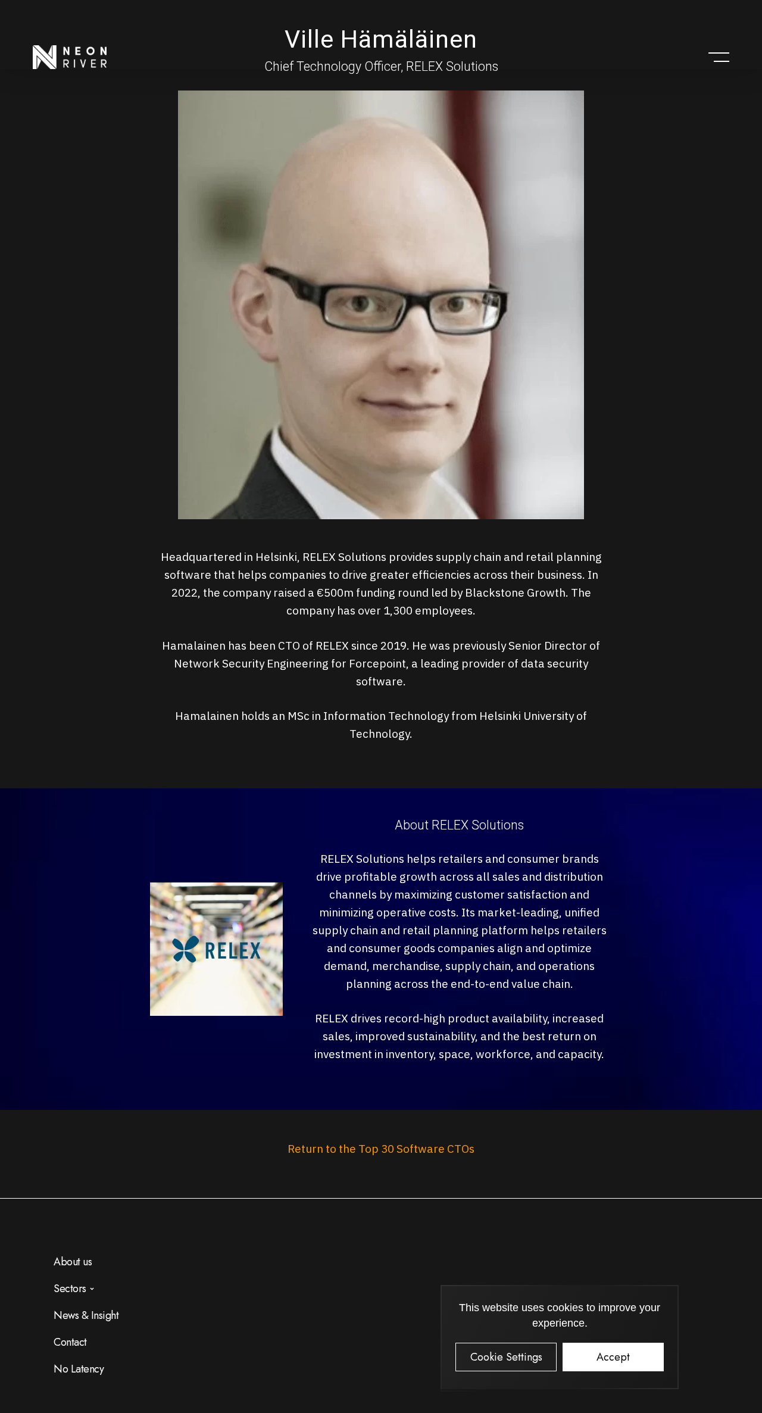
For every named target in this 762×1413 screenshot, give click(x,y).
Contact (70, 1342)
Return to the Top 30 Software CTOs (381, 1148)
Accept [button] (613, 1357)
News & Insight (86, 1315)
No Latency (79, 1369)
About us (73, 1261)
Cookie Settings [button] (506, 1357)
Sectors (70, 1288)
